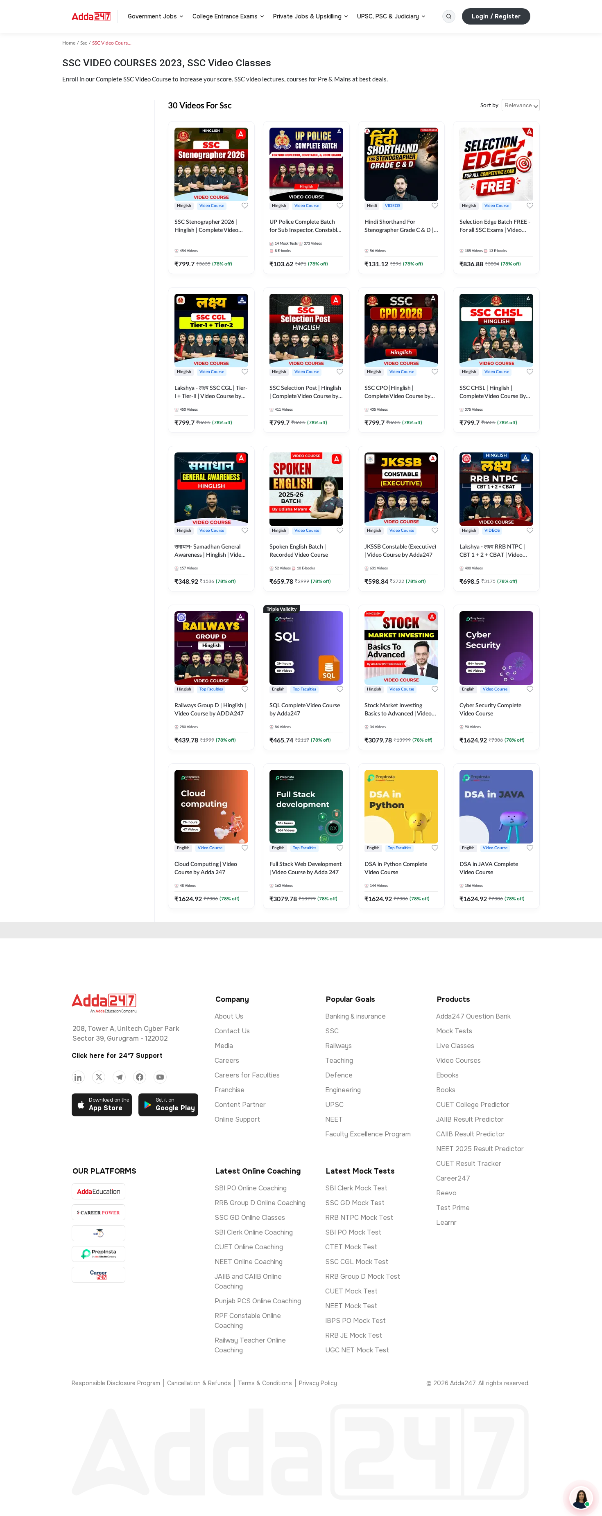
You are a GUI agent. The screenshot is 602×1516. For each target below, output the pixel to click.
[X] (98, 1077)
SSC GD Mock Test (355, 1203)
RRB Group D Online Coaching (260, 1203)
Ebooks (447, 1075)
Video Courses (458, 1060)
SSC (332, 1031)
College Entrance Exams (225, 16)
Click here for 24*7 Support (117, 1055)
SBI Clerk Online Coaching (254, 1232)
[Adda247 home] (91, 16)
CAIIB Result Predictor (470, 1134)
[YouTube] (160, 1077)
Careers (227, 1060)
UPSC (334, 1104)
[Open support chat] (581, 1498)
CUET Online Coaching (249, 1247)
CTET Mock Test (351, 1247)
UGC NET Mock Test (357, 1350)
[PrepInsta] (98, 1254)
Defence (339, 1075)
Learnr (446, 1222)
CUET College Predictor (472, 1104)
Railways (338, 1045)
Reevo (446, 1193)
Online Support (237, 1119)
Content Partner (240, 1104)
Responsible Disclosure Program (116, 1383)
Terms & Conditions (265, 1383)
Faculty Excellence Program (368, 1134)
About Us (229, 1016)
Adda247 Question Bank (473, 1016)
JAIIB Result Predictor (470, 1119)
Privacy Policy (318, 1383)
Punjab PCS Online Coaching (258, 1301)
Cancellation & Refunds (199, 1383)
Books (445, 1090)
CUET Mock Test (351, 1291)
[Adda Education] (98, 1191)
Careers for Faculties (247, 1075)
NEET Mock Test (351, 1306)
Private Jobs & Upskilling (307, 16)
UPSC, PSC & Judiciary (388, 16)
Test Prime (453, 1207)
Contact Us (232, 1031)
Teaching (339, 1060)
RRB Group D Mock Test (362, 1276)
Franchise (229, 1090)
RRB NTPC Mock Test (359, 1217)
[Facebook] (139, 1077)
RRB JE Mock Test (353, 1335)
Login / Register (496, 16)
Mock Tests (454, 1031)
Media (224, 1045)
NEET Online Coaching (249, 1261)
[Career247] (98, 1275)
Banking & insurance (355, 1016)
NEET (334, 1119)
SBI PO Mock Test (353, 1232)
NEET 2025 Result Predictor (480, 1149)
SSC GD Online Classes (250, 1217)
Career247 (453, 1178)
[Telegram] (119, 1077)
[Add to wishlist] (245, 205)
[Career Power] (98, 1212)
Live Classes (455, 1045)
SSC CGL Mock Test (356, 1261)
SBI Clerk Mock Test (356, 1188)
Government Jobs (152, 16)
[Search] (448, 16)
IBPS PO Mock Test (355, 1320)
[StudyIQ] (98, 1233)
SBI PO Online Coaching (251, 1188)
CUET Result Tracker (468, 1163)
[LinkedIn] (78, 1077)
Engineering (343, 1090)
